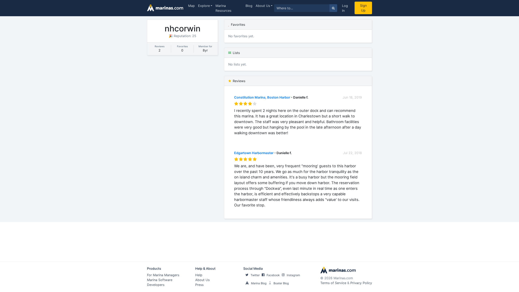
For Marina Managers (163, 275)
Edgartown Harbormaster (253, 153)
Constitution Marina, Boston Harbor (262, 97)
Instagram (293, 275)
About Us (263, 6)
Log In (345, 8)
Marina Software (159, 280)
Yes (264, 138)
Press (199, 285)
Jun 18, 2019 (352, 97)
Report (356, 138)
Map (191, 6)
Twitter (255, 275)
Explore (204, 6)
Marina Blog (259, 283)
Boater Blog (281, 283)
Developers (155, 285)
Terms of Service (333, 283)
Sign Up (363, 7)
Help (198, 275)
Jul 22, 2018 (352, 153)
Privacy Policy (361, 283)
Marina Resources (223, 8)
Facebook (273, 275)
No (273, 138)
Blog (249, 6)
